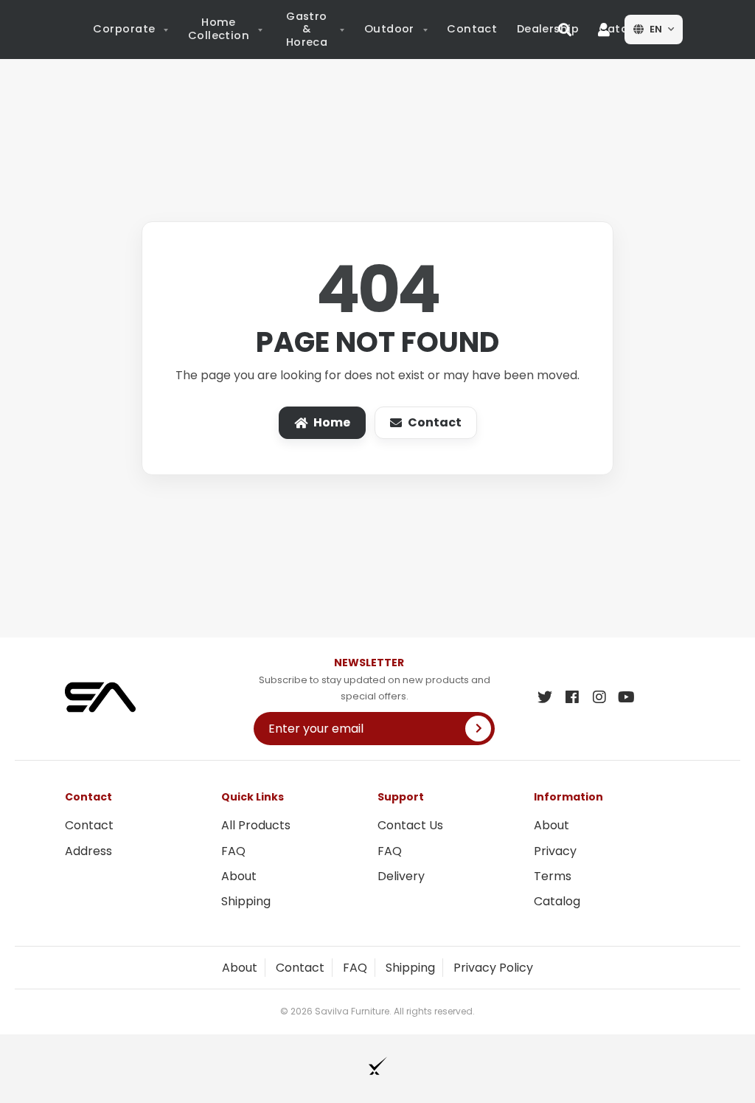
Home (331, 422)
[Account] (604, 29)
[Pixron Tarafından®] (378, 1066)
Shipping (246, 901)
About (239, 876)
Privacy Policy (493, 967)
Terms (552, 876)
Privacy (555, 851)
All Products (255, 825)
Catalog (557, 901)
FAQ (233, 851)
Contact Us (410, 825)
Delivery (401, 876)
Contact (435, 422)
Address (88, 851)
